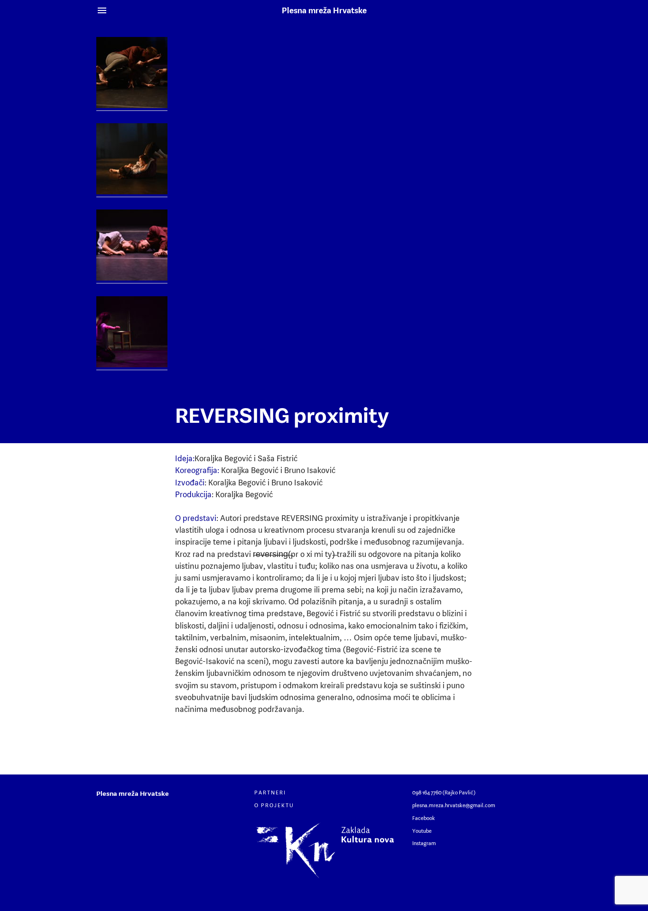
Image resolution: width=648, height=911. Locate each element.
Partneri (270, 792)
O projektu (274, 805)
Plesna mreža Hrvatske (324, 10)
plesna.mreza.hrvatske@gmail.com (453, 805)
